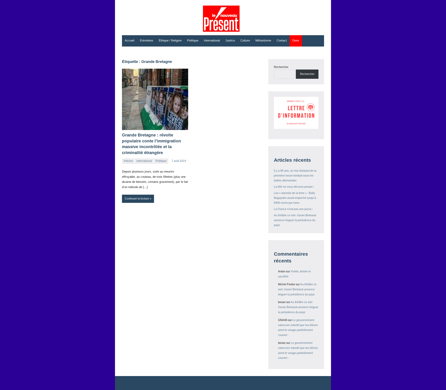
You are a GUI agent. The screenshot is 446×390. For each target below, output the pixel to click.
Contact (282, 40)
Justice (230, 40)
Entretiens (146, 40)
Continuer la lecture (137, 198)
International (212, 40)
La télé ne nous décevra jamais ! (294, 186)
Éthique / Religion (170, 40)
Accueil (129, 40)
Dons (295, 40)
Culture (245, 40)
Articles (128, 160)
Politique (192, 40)
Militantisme (263, 40)
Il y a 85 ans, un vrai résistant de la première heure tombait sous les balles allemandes (295, 175)
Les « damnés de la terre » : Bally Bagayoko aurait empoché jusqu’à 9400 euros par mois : (295, 198)
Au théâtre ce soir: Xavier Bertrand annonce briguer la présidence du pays (295, 220)
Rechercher (281, 67)
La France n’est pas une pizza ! (293, 209)
